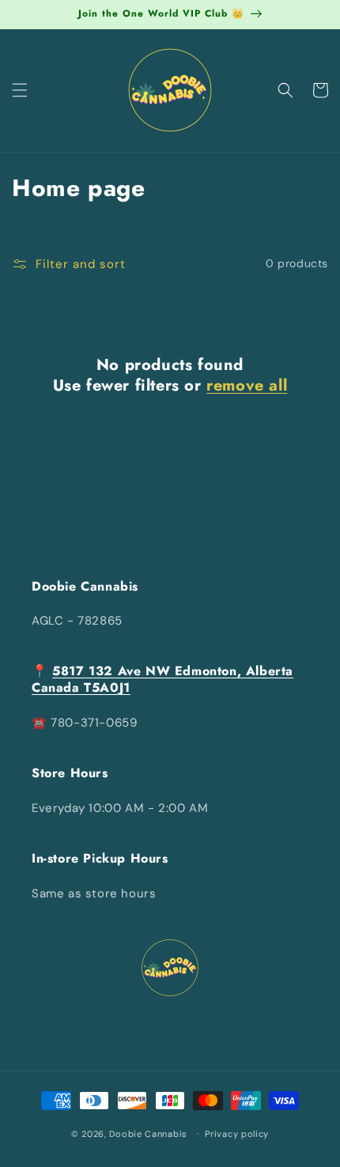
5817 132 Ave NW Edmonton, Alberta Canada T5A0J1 (162, 679)
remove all (246, 386)
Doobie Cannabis (148, 1133)
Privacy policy (237, 1133)
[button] (19, 90)
